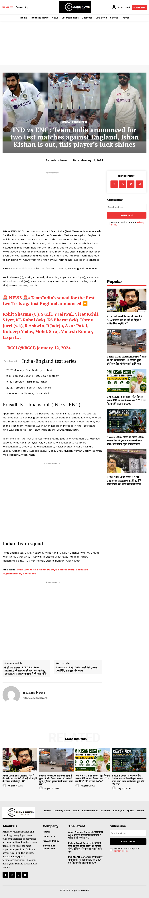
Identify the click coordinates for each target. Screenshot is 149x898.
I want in (125, 215)
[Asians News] (11, 695)
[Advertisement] (74, 39)
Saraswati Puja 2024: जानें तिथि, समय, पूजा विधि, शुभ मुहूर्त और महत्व (77, 669)
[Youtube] (25, 875)
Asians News (59, 160)
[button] (22, 7)
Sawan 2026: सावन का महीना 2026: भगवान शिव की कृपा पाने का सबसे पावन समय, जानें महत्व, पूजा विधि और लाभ (125, 440)
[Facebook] (114, 184)
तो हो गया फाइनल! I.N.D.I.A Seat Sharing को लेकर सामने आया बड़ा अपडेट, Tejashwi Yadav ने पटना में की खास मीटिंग (25, 670)
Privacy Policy (121, 851)
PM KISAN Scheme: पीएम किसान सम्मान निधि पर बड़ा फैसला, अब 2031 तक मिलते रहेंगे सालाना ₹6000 (126, 400)
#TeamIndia (40, 298)
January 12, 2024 (54, 348)
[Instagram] (12, 875)
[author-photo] (5, 786)
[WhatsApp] (139, 184)
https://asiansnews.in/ (35, 697)
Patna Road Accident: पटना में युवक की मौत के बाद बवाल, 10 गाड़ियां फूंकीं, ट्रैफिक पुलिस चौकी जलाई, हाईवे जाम (126, 360)
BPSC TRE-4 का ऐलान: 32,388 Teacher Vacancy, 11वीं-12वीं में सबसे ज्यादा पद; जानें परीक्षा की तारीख (124, 480)
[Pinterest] (130, 184)
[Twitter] (122, 184)
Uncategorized (74, 122)
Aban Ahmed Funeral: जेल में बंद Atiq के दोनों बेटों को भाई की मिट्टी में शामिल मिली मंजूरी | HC (125, 320)
